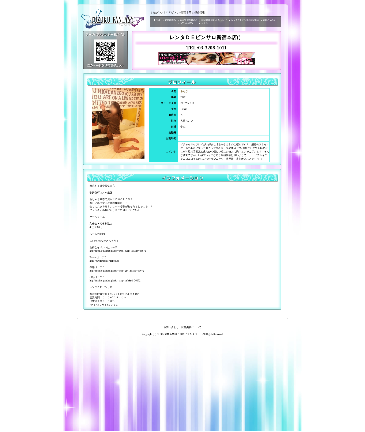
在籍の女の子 (269, 20)
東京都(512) (170, 20)
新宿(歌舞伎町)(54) (188, 20)
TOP (159, 20)
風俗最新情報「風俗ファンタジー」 (182, 334)
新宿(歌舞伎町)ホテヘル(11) (214, 20)
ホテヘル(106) (186, 23)
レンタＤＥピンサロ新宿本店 (245, 20)
